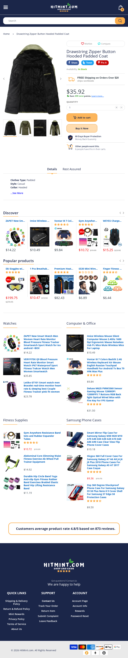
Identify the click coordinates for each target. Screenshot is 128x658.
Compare (105, 43)
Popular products (18, 260)
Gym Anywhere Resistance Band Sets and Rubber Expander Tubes (88, 220)
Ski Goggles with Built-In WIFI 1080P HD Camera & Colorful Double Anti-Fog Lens (15, 268)
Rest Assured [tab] (72, 169)
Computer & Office (81, 323)
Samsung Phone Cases (84, 420)
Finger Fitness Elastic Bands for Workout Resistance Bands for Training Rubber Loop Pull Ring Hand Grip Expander (112, 268)
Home (6, 33)
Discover (10, 212)
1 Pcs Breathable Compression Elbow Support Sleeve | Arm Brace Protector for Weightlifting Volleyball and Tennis (39, 268)
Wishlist (88, 43)
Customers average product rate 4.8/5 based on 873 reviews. (65, 528)
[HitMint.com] (64, 7)
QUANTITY (72, 101)
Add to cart (84, 117)
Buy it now (82, 128)
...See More (16, 193)
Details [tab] (52, 169)
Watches (9, 323)
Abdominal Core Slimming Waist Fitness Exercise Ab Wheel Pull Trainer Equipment (42, 458)
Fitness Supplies (15, 420)
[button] (61, 224)
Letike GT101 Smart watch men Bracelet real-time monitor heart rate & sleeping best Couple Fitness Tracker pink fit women (42, 387)
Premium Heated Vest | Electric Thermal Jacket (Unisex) (64, 268)
